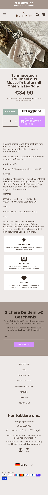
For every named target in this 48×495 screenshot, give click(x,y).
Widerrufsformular (24, 386)
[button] (4, 15)
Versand (29, 98)
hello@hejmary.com (24, 421)
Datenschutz (24, 375)
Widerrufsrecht (24, 381)
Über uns (24, 397)
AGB (24, 370)
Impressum (24, 364)
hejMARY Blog (24, 403)
